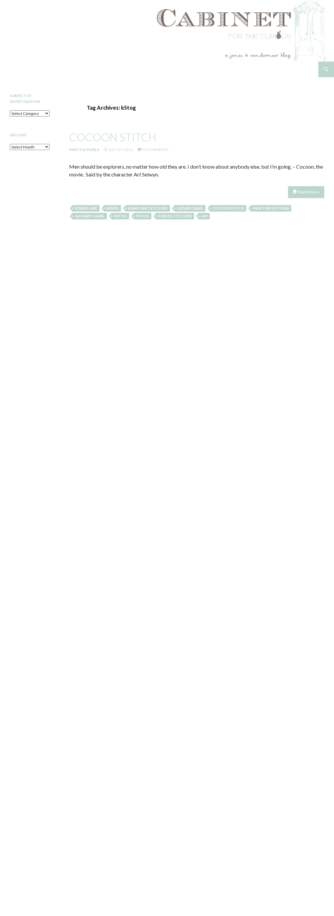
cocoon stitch (112, 137)
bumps (112, 208)
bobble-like (86, 208)
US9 (204, 216)
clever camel (190, 208)
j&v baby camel (90, 216)
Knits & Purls (84, 149)
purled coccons (175, 216)
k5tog (120, 216)
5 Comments (155, 149)
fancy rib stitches (271, 208)
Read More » (309, 191)
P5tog (142, 216)
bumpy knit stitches (148, 208)
